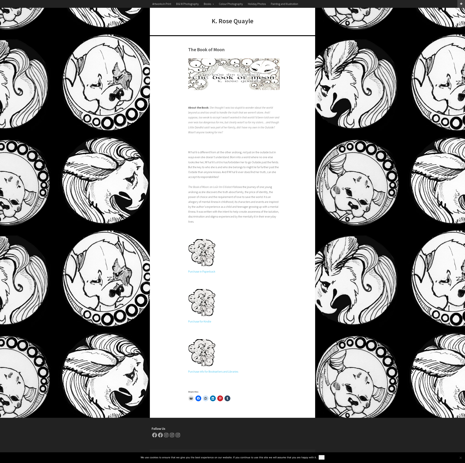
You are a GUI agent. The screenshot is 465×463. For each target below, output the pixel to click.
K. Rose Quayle (232, 21)
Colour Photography (231, 4)
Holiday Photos (257, 4)
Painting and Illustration (284, 4)
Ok (321, 457)
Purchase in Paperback (201, 271)
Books (207, 4)
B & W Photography (187, 4)
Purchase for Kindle (199, 321)
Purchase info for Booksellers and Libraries (213, 371)
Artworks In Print (161, 4)
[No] (460, 458)
